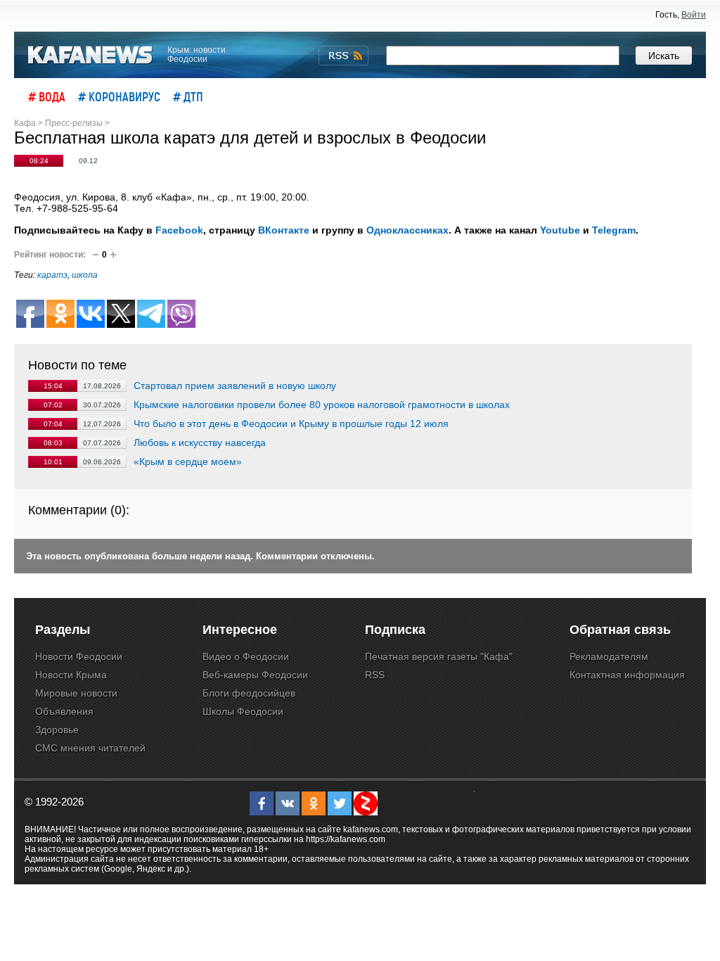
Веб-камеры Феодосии (255, 674)
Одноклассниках (407, 230)
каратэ (52, 275)
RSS (375, 674)
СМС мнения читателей (90, 747)
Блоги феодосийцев (248, 693)
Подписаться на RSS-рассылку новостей (343, 55)
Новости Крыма (71, 674)
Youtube (560, 230)
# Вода (46, 96)
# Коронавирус (119, 96)
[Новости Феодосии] (90, 55)
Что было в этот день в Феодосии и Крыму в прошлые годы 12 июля (291, 423)
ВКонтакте (283, 230)
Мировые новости (76, 693)
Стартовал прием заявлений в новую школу (235, 385)
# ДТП (188, 96)
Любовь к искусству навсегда (200, 442)
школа (85, 275)
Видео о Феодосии (245, 656)
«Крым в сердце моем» (188, 461)
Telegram (614, 230)
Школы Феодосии (242, 711)
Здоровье (57, 729)
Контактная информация (627, 674)
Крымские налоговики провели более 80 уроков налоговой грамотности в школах (322, 404)
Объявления (64, 711)
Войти (693, 15)
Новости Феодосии (78, 656)
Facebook (179, 230)
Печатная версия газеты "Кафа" (439, 656)
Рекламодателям (609, 656)
